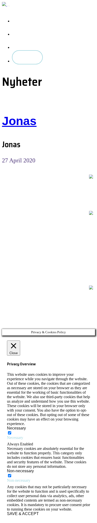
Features (25, 30)
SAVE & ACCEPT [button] (23, 514)
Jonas (19, 121)
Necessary (15, 437)
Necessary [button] (16, 428)
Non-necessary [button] (20, 471)
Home (22, 17)
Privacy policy (14, 194)
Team (22, 43)
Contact (26, 57)
